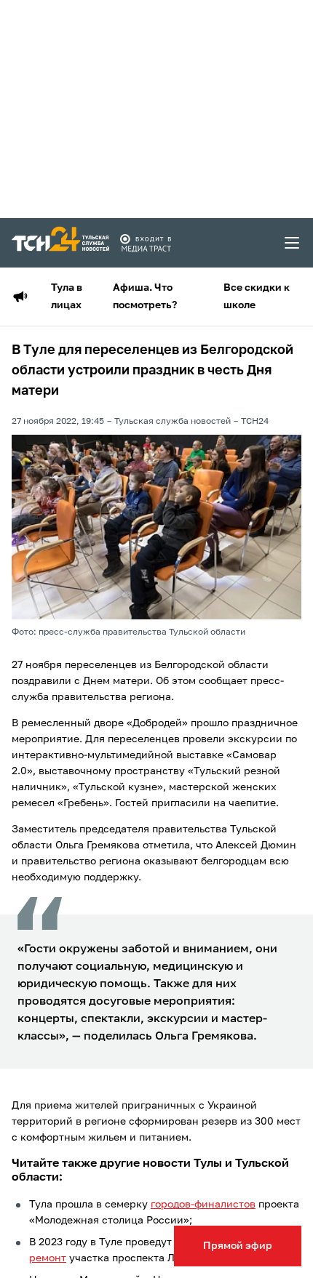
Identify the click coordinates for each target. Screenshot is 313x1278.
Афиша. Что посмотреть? (145, 296)
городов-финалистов (203, 1204)
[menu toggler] (292, 243)
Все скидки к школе (256, 296)
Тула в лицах (66, 296)
